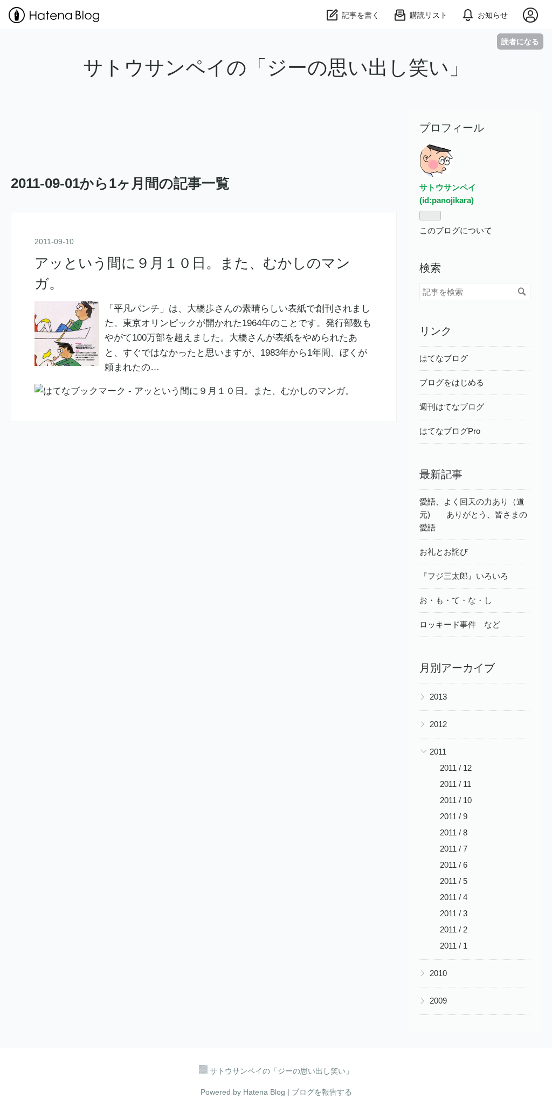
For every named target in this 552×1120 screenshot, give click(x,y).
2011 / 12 (456, 767)
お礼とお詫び (443, 551)
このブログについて (455, 230)
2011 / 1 (453, 945)
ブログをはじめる (451, 382)
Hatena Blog (264, 1092)
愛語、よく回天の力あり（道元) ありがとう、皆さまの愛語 (473, 514)
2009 (438, 1000)
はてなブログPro (449, 430)
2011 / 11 (455, 784)
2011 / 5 (453, 881)
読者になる (520, 41)
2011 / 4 (453, 897)
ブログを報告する (322, 1092)
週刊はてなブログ (451, 406)
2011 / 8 (453, 832)
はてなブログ (443, 358)
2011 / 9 (453, 816)
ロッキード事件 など (459, 624)
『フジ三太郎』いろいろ (463, 575)
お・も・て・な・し (455, 600)
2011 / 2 (453, 929)
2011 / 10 (456, 800)
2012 (438, 724)
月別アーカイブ (457, 668)
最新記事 (441, 474)
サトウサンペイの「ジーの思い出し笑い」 (276, 68)
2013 (438, 696)
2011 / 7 (453, 848)
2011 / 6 (453, 864)
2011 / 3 (453, 913)
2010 (438, 973)
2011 (438, 751)
